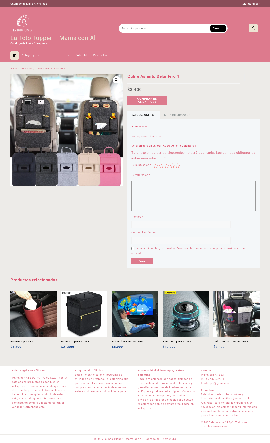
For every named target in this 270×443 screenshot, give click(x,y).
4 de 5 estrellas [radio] (172, 165)
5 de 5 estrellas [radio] (177, 165)
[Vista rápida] (21, 348)
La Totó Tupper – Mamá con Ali (53, 37)
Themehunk (168, 438)
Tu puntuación (141, 164)
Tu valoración (140, 174)
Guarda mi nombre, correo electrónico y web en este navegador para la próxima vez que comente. (188, 251)
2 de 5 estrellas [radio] (161, 165)
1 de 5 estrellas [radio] (155, 165)
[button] (116, 79)
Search (218, 28)
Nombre (137, 216)
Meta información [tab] (177, 114)
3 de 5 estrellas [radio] (166, 165)
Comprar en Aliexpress (147, 100)
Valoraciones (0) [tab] (143, 114)
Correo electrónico (144, 232)
